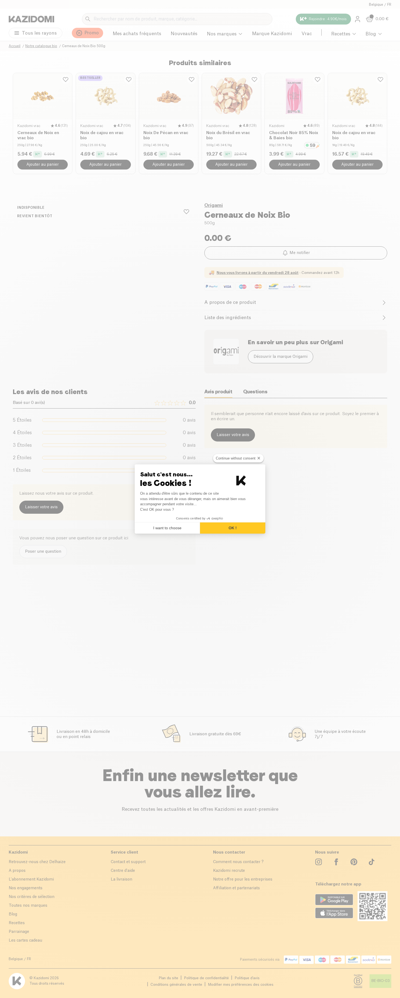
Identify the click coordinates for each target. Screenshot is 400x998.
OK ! (233, 528)
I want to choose (167, 528)
